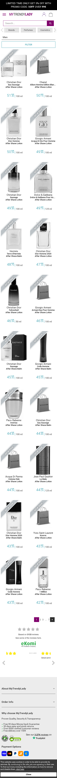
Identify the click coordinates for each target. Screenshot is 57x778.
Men (5, 37)
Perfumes (28, 30)
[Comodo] (15, 738)
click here (20, 769)
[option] (30, 663)
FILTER (28, 44)
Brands (11, 30)
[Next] (52, 619)
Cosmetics (45, 30)
